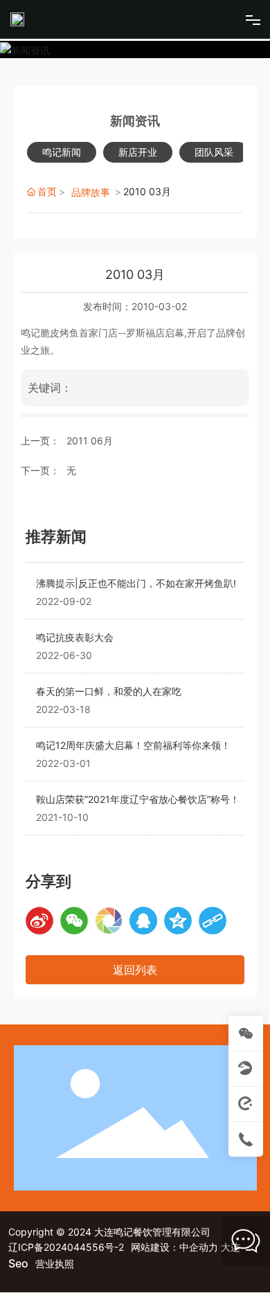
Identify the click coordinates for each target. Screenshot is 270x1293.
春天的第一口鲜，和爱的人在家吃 (108, 691)
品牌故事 (90, 192)
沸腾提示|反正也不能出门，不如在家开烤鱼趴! (136, 583)
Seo (18, 1263)
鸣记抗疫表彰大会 (75, 637)
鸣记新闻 (61, 152)
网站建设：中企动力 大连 (185, 1247)
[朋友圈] (109, 920)
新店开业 (137, 152)
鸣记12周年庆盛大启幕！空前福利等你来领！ (133, 745)
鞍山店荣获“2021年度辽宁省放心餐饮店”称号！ (138, 799)
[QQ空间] (178, 920)
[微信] (74, 920)
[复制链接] (212, 920)
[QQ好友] (143, 920)
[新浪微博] (39, 920)
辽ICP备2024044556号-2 (66, 1247)
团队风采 (214, 152)
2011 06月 (89, 440)
